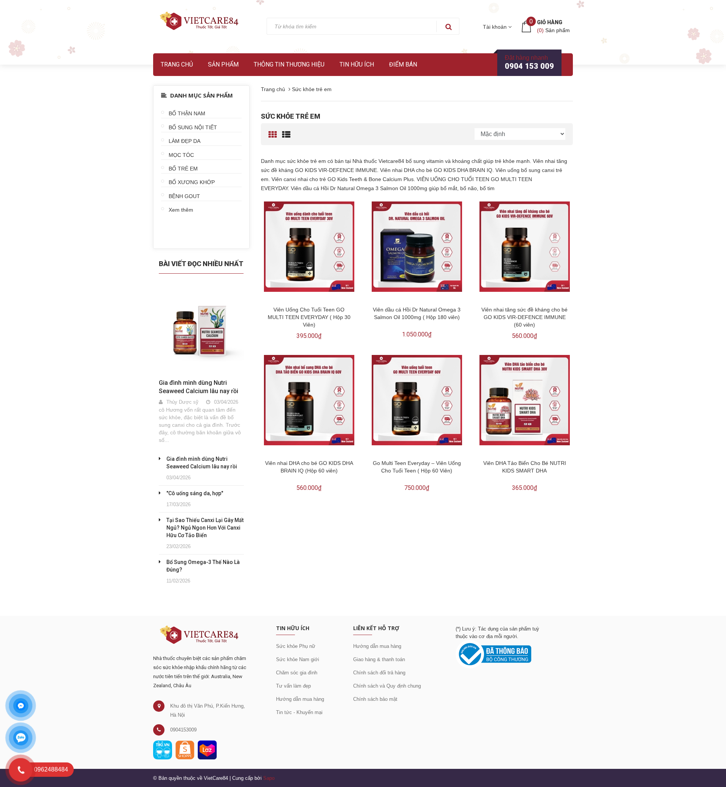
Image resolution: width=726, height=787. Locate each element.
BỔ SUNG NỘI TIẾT (193, 127)
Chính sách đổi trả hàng (379, 672)
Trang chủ (177, 64)
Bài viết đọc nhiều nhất (201, 264)
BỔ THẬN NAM (187, 113)
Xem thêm (181, 210)
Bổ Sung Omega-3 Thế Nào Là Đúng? (203, 566)
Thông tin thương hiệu (289, 64)
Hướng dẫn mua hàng (300, 699)
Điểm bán (403, 64)
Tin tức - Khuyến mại (299, 712)
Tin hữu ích (357, 64)
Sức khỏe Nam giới (297, 659)
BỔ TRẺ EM (183, 169)
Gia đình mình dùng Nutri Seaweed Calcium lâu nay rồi (201, 462)
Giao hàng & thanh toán (379, 659)
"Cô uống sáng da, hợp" (194, 493)
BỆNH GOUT (184, 196)
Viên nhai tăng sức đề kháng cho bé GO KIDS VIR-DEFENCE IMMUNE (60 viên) (524, 317)
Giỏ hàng (549, 22)
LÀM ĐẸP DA (184, 141)
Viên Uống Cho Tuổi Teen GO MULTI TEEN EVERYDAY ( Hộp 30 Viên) (309, 317)
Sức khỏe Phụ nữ (295, 646)
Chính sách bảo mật (375, 699)
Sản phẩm (223, 64)
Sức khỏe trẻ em (290, 116)
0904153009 (183, 730)
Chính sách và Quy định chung (387, 686)
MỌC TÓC (181, 155)
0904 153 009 (529, 66)
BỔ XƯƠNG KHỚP (192, 182)
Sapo (269, 778)
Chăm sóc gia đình (296, 672)
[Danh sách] (286, 134)
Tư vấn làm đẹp (293, 686)
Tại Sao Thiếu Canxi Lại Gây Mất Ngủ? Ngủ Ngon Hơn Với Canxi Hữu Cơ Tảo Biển (205, 527)
